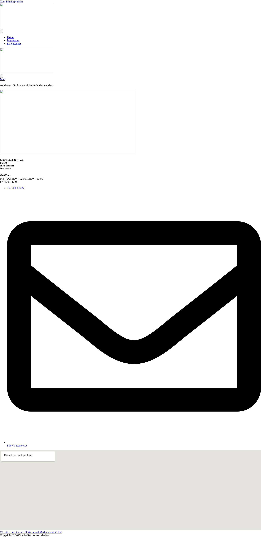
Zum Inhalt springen (11, 1)
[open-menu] (1, 31)
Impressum (13, 40)
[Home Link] (26, 72)
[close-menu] (1, 76)
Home (10, 37)
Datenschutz (14, 43)
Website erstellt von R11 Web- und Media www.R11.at (31, 532)
